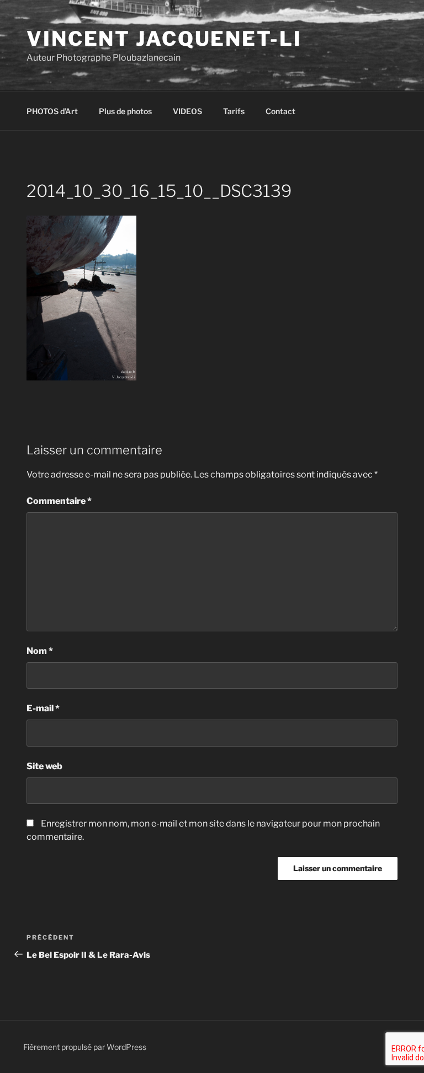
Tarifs (234, 111)
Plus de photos (125, 111)
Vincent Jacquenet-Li (164, 38)
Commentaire (59, 501)
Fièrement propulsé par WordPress (84, 1046)
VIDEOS (187, 111)
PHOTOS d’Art (52, 111)
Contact (280, 111)
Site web (44, 766)
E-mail (43, 708)
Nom (39, 651)
